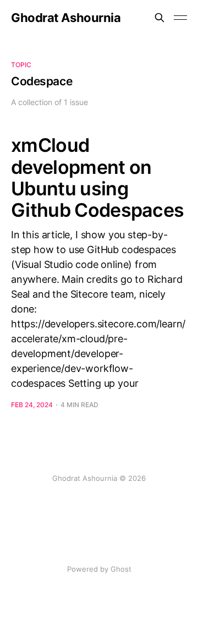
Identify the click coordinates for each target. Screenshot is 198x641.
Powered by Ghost (99, 569)
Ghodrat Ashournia (66, 18)
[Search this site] (159, 17)
